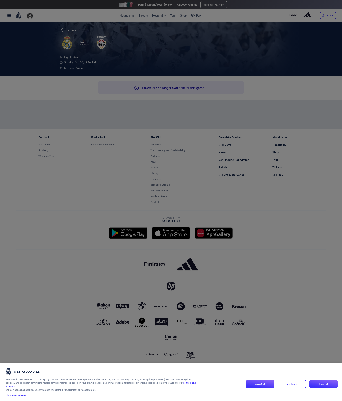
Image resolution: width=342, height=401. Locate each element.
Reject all (323, 384)
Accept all (260, 384)
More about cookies (16, 395)
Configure (292, 384)
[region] (171, 382)
